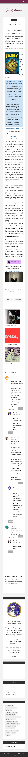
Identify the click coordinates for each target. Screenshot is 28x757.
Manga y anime (15, 723)
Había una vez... (10, 719)
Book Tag (9, 710)
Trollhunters (8, 294)
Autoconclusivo (11, 708)
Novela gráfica (11, 726)
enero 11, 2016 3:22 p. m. (15, 439)
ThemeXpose (13, 753)
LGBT (7, 723)
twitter (14, 689)
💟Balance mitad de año (11, 325)
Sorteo (13, 732)
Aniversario (9, 705)
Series (8, 732)
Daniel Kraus (11, 289)
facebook (8, 689)
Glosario (18, 717)
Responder (20, 408)
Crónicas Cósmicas (11, 712)
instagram (8, 694)
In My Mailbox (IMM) (12, 721)
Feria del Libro (10, 714)
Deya (12, 526)
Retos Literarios (14, 293)
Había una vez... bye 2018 (11, 344)
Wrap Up (8, 735)
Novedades (7, 293)
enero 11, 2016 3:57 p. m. (15, 528)
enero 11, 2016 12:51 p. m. (16, 379)
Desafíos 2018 (8, 363)
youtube (14, 694)
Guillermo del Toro (9, 291)
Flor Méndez (15, 437)
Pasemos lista (10, 728)
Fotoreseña (9, 717)
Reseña (16, 730)
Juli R (11, 26)
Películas (9, 730)
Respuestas (11, 409)
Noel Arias (14, 377)
